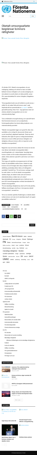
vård (25, 209)
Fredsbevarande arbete (11, 294)
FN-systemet (6, 312)
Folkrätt (7, 343)
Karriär (4, 281)
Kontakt (7, 276)
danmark (5, 239)
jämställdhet (26, 204)
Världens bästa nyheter (25, 437)
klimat (27, 245)
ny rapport (24, 107)
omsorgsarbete (14, 207)
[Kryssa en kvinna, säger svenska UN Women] (6, 378)
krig (17, 248)
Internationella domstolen (11, 322)
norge (16, 253)
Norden (21, 251)
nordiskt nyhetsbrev (8, 253)
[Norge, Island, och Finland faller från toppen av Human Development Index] (6, 394)
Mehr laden (18, 400)
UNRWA (12, 259)
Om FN (4, 330)
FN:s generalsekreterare (11, 350)
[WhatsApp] (11, 216)
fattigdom (18, 239)
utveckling (23, 259)
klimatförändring (7, 248)
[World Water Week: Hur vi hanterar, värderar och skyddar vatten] (10, 430)
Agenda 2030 (6, 301)
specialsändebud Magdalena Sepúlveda (10, 209)
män (8, 207)
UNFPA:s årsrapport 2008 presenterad (22, 383)
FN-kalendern (8, 353)
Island (13, 245)
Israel (17, 245)
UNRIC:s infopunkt (9, 278)
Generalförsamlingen (16, 242)
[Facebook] (3, 216)
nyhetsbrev (22, 253)
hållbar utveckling (6, 245)
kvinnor (4, 207)
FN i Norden (8, 332)
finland (24, 239)
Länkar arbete (8, 299)
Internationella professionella (12, 291)
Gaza (8, 242)
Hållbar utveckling (9, 304)
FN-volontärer (8, 296)
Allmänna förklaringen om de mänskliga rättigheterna (20, 340)
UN (22, 209)
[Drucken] (19, 216)
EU (10, 239)
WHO (8, 262)
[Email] (15, 216)
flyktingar (30, 239)
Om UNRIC (7, 273)
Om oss (5, 270)
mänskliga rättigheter (10, 251)
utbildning (17, 259)
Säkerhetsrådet (11, 256)
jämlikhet (21, 245)
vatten (28, 259)
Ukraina (17, 256)
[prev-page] (3, 445)
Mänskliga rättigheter (10, 337)
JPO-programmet (9, 288)
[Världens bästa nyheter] (27, 430)
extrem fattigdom (15, 204)
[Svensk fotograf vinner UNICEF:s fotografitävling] (27, 413)
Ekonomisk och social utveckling (13, 335)
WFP (4, 262)
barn (25, 236)
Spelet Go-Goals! (9, 309)
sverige (28, 253)
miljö (26, 248)
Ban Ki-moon (17, 236)
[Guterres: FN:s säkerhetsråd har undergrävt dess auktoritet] (6, 369)
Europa (13, 239)
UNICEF (31, 256)
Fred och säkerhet (9, 345)
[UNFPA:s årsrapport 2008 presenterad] (6, 386)
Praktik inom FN (9, 286)
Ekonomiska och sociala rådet (12, 319)
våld (32, 259)
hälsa (28, 242)
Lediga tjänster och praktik (12, 283)
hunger (24, 242)
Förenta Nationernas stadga (12, 327)
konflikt (13, 248)
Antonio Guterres (7, 236)
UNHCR (26, 256)
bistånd (30, 236)
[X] (7, 216)
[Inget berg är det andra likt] (10, 414)
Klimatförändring (9, 306)
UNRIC (6, 259)
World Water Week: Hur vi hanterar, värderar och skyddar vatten (8, 439)
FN (21, 204)
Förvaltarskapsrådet (10, 325)
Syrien (5, 256)
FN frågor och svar (10, 355)
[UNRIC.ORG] (18, 9)
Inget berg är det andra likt (9, 420)
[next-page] (5, 445)
